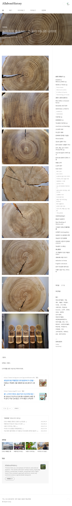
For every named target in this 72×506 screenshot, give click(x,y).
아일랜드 (65, 302)
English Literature (61, 263)
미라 (62, 329)
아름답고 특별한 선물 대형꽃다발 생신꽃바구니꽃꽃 (19, 384)
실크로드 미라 (60, 183)
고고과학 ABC (59, 129)
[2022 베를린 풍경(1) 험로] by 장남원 (14, 421)
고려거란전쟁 (59, 331)
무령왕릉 (58, 329)
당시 (67, 322)
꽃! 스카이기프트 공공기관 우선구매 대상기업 (19, 394)
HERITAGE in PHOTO (62, 109)
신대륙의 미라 (60, 195)
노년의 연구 (59, 166)
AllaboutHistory (12, 3)
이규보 (57, 305)
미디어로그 (21, 10)
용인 (63, 322)
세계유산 (65, 331)
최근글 (57, 285)
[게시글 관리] (10, 408)
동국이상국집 (62, 334)
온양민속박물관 (65, 324)
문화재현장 (59, 120)
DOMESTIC (59, 111)
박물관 (60, 302)
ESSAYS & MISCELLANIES (60, 81)
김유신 (57, 312)
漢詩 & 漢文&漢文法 (61, 98)
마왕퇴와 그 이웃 (60, 181)
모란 (57, 334)
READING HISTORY (61, 106)
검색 (64, 3)
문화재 (61, 312)
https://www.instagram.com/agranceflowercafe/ (19, 377)
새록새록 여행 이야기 (61, 257)
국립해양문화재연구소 (61, 319)
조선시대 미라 (60, 197)
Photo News (59, 87)
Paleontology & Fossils (62, 95)
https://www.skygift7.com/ (12, 391)
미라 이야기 (59, 169)
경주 (57, 302)
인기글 (63, 285)
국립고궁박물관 (59, 300)
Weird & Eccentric (61, 90)
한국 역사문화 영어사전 (62, 267)
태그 (10, 10)
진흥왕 (67, 310)
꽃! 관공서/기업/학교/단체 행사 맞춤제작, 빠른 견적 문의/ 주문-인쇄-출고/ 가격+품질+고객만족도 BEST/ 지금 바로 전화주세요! (19, 397)
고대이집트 (58, 307)
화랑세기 (58, 324)
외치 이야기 (59, 174)
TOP (68, 499)
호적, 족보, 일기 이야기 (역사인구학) (62, 149)
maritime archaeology (63, 126)
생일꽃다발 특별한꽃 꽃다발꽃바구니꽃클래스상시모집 (19, 380)
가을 (66, 300)
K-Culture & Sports (61, 92)
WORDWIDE (59, 114)
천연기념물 (58, 322)
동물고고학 (59, 163)
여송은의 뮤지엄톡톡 (61, 238)
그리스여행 (63, 305)
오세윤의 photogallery (62, 232)
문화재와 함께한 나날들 (62, 135)
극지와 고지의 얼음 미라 (62, 179)
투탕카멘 (58, 327)
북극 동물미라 (60, 204)
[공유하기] (7, 408)
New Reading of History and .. (61, 223)
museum (58, 310)
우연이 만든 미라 (60, 206)
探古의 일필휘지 (60, 219)
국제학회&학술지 (60, 216)
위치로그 (33, 10)
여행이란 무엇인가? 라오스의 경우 (13, 424)
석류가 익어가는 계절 (10, 426)
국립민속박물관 (59, 317)
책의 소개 (58, 171)
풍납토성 (64, 307)
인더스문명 (58, 314)
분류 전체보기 (60, 76)
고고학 (63, 310)
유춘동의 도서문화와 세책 (63, 235)
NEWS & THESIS (61, 85)
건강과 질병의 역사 (61, 142)
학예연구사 (64, 327)
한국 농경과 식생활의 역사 (63, 145)
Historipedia (59, 138)
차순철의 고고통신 (61, 246)
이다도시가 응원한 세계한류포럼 (13, 428)
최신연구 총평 (59, 132)
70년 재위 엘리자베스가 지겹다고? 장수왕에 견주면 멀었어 (20, 431)
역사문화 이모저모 (61, 123)
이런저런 (6, 418)
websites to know (61, 260)
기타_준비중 (59, 213)
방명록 (44, 10)
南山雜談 (58, 249)
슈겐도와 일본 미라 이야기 (63, 176)
